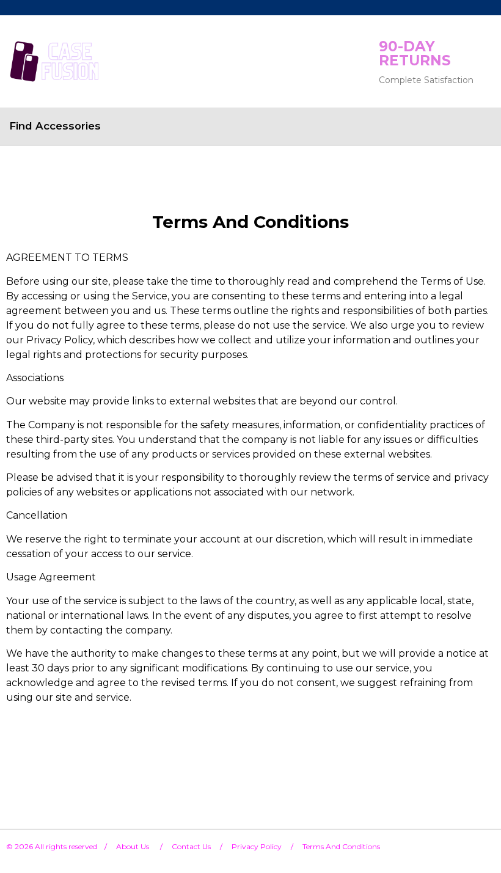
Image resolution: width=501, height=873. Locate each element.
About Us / (144, 846)
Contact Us (191, 846)
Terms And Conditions (341, 846)
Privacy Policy (257, 846)
